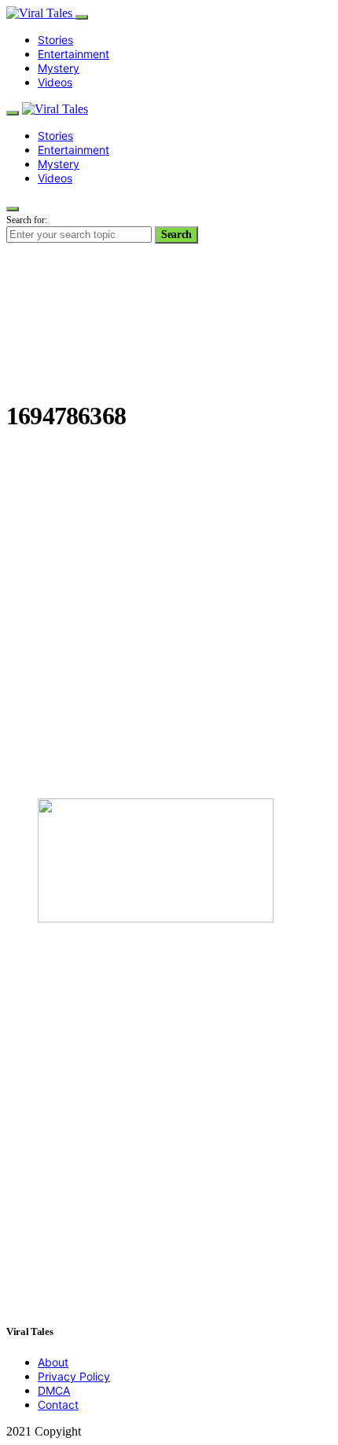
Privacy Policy (74, 1376)
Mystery (58, 68)
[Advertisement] (169, 617)
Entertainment (73, 54)
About (53, 1362)
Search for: (26, 220)
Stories (55, 39)
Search (176, 234)
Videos (55, 82)
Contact (58, 1404)
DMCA (54, 1390)
